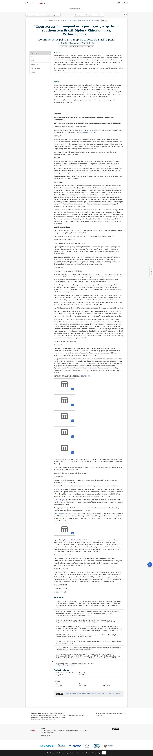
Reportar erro (151, 272)
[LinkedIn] (45, 736)
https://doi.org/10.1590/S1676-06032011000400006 (85, 20)
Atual (49, 15)
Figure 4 (62, 508)
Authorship (64, 47)
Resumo (77, 15)
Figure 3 (63, 500)
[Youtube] (49, 736)
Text (32, 60)
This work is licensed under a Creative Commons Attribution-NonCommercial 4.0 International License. (93, 693)
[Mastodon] (43, 736)
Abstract (34, 53)
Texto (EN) (89, 15)
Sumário (33, 15)
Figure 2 (112, 492)
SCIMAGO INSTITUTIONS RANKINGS (81, 47)
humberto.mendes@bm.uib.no (64, 666)
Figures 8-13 (68, 540)
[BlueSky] (42, 736)
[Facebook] (47, 736)
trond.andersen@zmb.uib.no (86, 132)
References (34, 64)
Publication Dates (36, 68)
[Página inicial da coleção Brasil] (32, 732)
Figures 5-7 (63, 514)
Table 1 (64, 520)
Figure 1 (62, 489)
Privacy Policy (96, 753)
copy (104, 20)
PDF (99, 15)
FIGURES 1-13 (85, 376)
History (33, 72)
